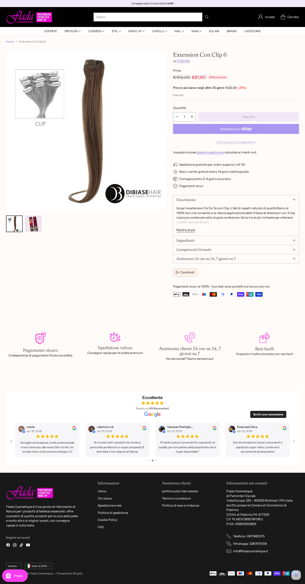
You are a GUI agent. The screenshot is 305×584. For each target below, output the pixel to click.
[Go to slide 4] (152, 460)
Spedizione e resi (110, 505)
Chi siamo (105, 498)
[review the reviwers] (74, 429)
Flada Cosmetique (41, 573)
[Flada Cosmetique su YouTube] (28, 545)
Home (10, 41)
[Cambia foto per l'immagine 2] (33, 223)
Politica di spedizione (113, 513)
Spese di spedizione (210, 152)
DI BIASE (183, 61)
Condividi (187, 272)
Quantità (179, 108)
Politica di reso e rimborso (180, 505)
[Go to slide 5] (155, 460)
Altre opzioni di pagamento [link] (235, 142)
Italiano (12, 566)
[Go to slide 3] (149, 460)
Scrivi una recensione (268, 414)
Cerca (102, 491)
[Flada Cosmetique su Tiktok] (21, 545)
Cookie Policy (107, 520)
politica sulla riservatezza (180, 491)
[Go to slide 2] (146, 460)
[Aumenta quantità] (192, 116)
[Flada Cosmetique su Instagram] (14, 545)
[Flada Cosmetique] (29, 17)
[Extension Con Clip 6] (86, 131)
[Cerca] (206, 17)
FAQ (101, 527)
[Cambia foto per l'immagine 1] (14, 223)
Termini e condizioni (176, 498)
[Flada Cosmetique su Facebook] (8, 545)
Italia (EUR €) (39, 566)
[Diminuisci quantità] (177, 116)
